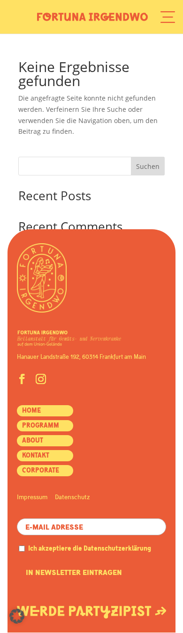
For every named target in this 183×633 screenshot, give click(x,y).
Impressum (32, 497)
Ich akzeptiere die (89, 549)
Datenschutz (72, 497)
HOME (31, 410)
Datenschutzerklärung (117, 549)
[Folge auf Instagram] (43, 376)
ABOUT (32, 440)
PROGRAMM (40, 425)
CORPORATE (40, 470)
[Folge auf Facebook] (24, 376)
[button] (17, 616)
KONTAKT (35, 455)
